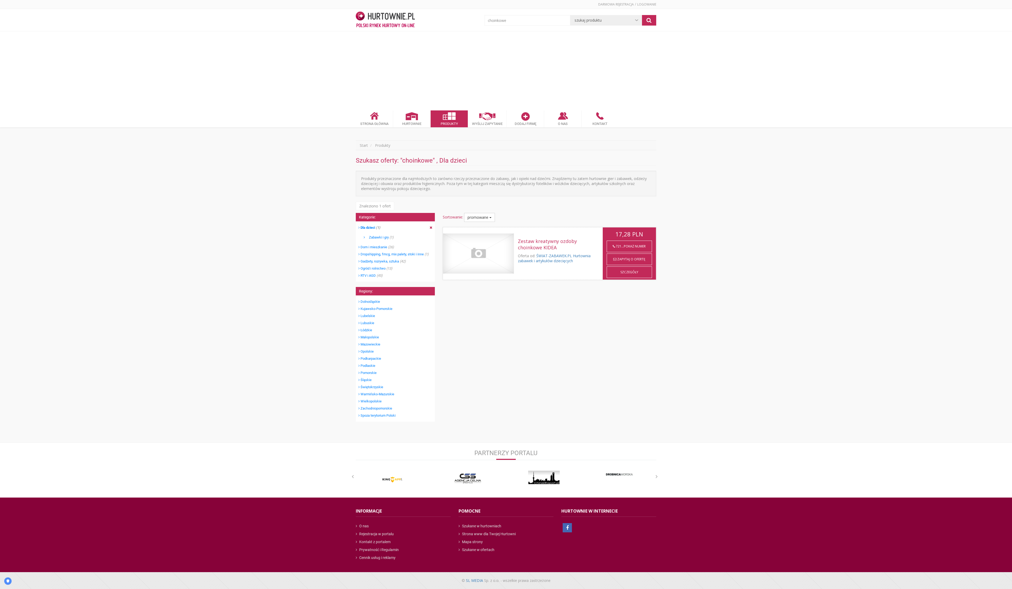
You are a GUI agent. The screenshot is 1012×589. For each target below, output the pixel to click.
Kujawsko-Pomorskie (376, 309)
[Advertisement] (506, 71)
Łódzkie (366, 330)
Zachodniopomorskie (376, 408)
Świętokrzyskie (371, 387)
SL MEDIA (474, 580)
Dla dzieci (370, 228)
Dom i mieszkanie (377, 247)
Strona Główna (374, 124)
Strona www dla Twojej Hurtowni (488, 534)
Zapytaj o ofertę (630, 259)
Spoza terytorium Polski (378, 415)
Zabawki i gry (379, 237)
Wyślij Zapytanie (487, 124)
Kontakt (599, 124)
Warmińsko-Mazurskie (377, 394)
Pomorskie (368, 373)
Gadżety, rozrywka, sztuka (383, 261)
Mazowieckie (370, 344)
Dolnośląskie (370, 302)
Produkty (449, 124)
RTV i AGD (371, 276)
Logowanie (646, 4)
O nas (363, 526)
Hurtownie (411, 124)
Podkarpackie (370, 359)
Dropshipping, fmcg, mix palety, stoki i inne (394, 254)
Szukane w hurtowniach (481, 526)
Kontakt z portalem (374, 542)
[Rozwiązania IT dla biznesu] (392, 479)
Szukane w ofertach (477, 550)
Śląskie (366, 380)
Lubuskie (367, 323)
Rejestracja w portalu (376, 534)
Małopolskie (369, 337)
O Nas (563, 124)
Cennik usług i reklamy (377, 558)
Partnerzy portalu (506, 453)
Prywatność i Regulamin (378, 550)
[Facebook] (567, 527)
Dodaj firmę (525, 124)
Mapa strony (472, 542)
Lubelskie (367, 316)
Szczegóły (629, 272)
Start (364, 145)
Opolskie (367, 351)
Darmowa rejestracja (616, 4)
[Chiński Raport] (544, 477)
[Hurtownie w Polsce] (385, 20)
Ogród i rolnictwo (376, 268)
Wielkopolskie (371, 401)
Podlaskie (367, 366)
